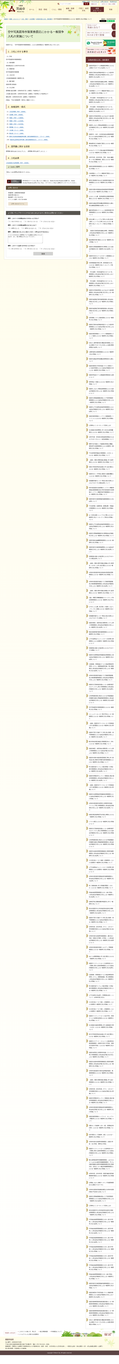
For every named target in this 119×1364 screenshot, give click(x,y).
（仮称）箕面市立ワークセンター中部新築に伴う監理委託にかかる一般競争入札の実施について (101, 726)
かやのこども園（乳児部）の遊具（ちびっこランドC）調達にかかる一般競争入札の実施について (101, 609)
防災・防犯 (43, 9)
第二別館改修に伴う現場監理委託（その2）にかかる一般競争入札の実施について (101, 887)
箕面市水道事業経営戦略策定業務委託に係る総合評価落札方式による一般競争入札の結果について (101, 657)
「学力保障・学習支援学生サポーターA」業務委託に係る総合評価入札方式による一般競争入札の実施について (101, 283)
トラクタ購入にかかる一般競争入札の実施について (101, 823)
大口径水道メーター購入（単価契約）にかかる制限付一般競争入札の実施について (101, 1010)
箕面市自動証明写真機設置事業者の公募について (101, 360)
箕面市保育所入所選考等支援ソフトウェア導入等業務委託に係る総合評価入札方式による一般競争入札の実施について (101, 1055)
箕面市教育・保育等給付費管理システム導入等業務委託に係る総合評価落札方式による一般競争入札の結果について (101, 625)
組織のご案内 (86, 1)
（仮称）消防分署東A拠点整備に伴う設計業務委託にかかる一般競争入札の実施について (101, 1082)
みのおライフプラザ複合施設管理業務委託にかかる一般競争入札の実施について (101, 151)
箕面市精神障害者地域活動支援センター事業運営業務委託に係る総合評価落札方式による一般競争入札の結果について (101, 1304)
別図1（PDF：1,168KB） (16, 118)
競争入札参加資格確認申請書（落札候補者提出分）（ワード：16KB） (29, 136)
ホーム (31, 9)
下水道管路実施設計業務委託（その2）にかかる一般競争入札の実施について (101, 454)
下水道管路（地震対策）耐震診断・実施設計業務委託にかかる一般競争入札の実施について (101, 508)
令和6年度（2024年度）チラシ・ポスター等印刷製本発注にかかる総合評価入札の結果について (101, 929)
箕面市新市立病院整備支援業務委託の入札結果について (101, 500)
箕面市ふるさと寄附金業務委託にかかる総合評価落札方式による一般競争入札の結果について (101, 127)
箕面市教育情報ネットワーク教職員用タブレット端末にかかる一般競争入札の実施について (101, 336)
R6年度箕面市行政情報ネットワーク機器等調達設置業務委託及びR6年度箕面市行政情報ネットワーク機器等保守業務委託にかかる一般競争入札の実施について (101, 491)
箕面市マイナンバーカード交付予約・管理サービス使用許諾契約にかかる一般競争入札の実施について (101, 1018)
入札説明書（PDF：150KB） (17, 111)
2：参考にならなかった (30, 228)
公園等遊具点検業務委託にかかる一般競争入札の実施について (101, 353)
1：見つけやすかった (15, 248)
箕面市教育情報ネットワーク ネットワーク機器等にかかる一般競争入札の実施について (101, 1119)
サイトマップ (95, 1)
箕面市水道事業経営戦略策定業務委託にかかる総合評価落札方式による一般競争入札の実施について (101, 796)
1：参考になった (14, 228)
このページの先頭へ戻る (108, 1334)
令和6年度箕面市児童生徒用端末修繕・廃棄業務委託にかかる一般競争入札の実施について (101, 1073)
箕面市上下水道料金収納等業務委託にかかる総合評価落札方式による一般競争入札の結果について (101, 409)
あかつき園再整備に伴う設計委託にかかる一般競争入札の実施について (101, 957)
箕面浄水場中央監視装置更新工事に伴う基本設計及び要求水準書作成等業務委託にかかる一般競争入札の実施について (101, 760)
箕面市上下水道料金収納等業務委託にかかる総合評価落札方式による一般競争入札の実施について (101, 526)
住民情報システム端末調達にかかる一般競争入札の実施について (101, 319)
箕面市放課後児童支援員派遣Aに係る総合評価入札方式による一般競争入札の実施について (101, 311)
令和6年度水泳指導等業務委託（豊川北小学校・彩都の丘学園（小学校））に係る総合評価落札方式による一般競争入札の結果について (101, 939)
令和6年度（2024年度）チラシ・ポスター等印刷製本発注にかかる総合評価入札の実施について (101, 1091)
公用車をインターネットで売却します (100, 425)
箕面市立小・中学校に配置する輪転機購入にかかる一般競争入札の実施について (101, 475)
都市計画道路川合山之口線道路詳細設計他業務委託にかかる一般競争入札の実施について (101, 183)
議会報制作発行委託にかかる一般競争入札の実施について (101, 241)
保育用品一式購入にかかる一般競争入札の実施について (101, 383)
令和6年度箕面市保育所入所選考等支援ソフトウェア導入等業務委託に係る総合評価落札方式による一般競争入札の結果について (101, 807)
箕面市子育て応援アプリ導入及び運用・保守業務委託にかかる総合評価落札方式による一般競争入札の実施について (101, 920)
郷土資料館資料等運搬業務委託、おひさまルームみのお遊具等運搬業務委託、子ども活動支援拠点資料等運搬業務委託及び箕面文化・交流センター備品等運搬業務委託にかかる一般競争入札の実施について (101, 1164)
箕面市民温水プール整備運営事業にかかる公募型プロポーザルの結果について (101, 67)
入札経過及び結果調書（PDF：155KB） (17, 163)
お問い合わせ (104, 1)
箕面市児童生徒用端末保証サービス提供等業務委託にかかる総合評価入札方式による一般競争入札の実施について (101, 327)
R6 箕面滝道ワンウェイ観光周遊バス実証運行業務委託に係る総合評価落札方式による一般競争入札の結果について (101, 769)
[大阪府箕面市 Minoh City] (16, 8)
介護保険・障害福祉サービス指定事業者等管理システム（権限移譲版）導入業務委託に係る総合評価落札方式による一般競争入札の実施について (101, 978)
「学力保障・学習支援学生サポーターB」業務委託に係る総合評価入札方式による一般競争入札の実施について (101, 274)
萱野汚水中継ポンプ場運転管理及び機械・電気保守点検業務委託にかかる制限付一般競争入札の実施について (101, 446)
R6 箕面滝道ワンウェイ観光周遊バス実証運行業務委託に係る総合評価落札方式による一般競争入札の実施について (101, 988)
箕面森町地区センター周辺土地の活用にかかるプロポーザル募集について (101, 617)
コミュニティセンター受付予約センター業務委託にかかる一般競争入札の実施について (101, 716)
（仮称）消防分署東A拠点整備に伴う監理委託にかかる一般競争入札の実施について (101, 461)
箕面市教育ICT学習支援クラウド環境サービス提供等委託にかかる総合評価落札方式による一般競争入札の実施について (101, 368)
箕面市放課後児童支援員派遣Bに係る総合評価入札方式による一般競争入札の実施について (101, 302)
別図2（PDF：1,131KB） (16, 121)
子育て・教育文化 (84, 9)
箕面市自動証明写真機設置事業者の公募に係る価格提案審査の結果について (101, 204)
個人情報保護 (44, 1331)
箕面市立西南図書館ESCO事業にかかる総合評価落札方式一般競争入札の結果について (101, 249)
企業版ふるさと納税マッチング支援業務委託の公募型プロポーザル (101, 1184)
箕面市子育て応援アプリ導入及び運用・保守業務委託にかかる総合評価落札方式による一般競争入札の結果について (101, 735)
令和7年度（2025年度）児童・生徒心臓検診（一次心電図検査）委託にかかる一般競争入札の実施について (101, 159)
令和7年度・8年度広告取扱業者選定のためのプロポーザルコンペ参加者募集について (101, 438)
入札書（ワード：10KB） (16, 130)
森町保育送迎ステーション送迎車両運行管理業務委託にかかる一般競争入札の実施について (101, 212)
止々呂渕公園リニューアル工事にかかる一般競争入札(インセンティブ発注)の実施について (101, 517)
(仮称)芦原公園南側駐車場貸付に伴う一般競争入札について (101, 903)
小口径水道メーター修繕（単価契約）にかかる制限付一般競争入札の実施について (101, 861)
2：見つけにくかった (31, 248)
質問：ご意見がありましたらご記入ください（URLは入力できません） (29, 232)
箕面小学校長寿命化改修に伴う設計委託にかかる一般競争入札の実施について (101, 468)
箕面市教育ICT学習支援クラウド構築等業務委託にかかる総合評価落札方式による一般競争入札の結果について (101, 1295)
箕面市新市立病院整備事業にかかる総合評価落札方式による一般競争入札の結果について (101, 549)
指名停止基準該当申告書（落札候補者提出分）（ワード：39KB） (29, 139)
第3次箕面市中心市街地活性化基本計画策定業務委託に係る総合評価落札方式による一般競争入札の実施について (101, 1212)
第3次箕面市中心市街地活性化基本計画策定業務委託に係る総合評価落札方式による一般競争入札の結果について (101, 911)
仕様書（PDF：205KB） (16, 114)
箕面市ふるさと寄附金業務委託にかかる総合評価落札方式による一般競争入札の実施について (101, 391)
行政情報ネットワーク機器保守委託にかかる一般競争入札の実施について (101, 92)
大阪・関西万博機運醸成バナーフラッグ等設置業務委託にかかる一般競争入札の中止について (101, 600)
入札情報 (32, 19)
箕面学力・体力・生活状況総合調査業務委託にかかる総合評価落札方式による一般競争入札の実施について (101, 136)
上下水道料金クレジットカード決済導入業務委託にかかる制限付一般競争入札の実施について (101, 641)
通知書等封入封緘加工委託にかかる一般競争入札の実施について (101, 144)
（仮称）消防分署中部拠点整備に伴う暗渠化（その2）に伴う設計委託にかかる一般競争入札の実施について (101, 565)
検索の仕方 (94, 4)
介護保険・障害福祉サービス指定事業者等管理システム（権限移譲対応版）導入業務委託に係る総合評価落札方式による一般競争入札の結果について (101, 667)
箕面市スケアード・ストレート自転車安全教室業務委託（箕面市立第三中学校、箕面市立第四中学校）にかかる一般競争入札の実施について (101, 1044)
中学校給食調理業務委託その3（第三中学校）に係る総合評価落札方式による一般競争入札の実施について (101, 1267)
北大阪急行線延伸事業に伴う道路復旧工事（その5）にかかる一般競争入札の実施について (101, 1027)
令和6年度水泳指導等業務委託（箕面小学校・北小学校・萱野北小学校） (101, 1143)
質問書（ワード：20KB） (16, 127)
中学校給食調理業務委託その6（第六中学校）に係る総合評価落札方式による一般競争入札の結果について (101, 1222)
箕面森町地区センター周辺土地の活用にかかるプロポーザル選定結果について (101, 482)
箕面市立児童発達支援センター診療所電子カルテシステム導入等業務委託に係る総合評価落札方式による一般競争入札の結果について (101, 688)
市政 (110, 9)
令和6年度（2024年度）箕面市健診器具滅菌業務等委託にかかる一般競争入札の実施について (101, 1176)
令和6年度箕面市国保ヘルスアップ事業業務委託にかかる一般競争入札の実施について (101, 949)
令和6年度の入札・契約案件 (44, 19)
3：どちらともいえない (48, 221)
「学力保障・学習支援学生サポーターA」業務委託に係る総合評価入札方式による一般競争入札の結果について (101, 109)
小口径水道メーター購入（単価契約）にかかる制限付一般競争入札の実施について (101, 1003)
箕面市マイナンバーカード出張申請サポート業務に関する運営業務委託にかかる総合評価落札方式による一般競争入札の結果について (101, 967)
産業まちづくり (97, 9)
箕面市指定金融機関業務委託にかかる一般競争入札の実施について (101, 541)
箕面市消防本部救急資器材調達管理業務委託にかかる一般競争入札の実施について (101, 190)
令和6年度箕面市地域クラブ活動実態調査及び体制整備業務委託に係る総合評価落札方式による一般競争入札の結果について (101, 584)
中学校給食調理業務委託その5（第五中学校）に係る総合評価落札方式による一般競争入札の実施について (101, 1258)
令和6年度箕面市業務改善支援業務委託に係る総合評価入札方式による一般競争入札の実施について (101, 1109)
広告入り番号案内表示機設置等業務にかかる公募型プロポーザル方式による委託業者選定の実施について (101, 1322)
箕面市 (6, 19)
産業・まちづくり (14, 19)
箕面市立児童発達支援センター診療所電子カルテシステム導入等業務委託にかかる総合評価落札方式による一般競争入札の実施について (101, 832)
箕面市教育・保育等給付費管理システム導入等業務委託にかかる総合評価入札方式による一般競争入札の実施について (101, 751)
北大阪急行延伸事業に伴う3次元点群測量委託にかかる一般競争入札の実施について (101, 431)
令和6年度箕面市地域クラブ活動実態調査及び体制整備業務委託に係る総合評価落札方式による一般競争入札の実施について (101, 678)
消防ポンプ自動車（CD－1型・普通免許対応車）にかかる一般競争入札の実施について (101, 1128)
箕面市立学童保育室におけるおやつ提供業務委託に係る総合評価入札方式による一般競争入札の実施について (101, 292)
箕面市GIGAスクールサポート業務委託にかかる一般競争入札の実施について (101, 257)
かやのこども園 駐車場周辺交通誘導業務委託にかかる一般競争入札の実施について (101, 197)
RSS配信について (56, 1331)
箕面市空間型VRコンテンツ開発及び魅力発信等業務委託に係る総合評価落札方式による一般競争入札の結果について (101, 778)
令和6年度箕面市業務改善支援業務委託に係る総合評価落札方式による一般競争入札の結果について (101, 879)
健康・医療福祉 (70, 9)
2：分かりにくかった (31, 221)
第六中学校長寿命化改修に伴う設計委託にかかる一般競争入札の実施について (101, 1035)
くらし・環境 (57, 9)
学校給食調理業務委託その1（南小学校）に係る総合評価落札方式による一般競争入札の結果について (101, 895)
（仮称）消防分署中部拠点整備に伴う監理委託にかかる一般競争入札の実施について (101, 592)
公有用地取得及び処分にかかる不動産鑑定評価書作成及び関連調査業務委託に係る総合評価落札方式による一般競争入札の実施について (101, 843)
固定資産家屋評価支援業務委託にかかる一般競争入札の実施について (101, 633)
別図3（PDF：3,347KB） (16, 124)
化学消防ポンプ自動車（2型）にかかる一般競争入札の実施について (101, 1136)
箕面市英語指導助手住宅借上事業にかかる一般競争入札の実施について (101, 816)
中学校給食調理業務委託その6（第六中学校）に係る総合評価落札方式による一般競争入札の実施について (101, 1249)
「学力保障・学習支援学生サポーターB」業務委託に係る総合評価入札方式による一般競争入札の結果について (101, 100)
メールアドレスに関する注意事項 (29, 1334)
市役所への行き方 (10, 1333)
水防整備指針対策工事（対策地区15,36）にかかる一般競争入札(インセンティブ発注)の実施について (101, 265)
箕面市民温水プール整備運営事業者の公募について (101, 376)
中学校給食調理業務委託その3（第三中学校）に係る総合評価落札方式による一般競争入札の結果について (101, 1240)
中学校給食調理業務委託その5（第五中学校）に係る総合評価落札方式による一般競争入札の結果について (101, 1231)
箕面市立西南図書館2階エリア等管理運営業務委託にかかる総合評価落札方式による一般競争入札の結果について (101, 1199)
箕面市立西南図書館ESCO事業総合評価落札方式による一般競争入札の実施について (101, 534)
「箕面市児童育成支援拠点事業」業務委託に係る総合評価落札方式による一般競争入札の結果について (101, 84)
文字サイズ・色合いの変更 (108, 4)
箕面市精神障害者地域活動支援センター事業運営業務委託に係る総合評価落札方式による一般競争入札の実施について (101, 1313)
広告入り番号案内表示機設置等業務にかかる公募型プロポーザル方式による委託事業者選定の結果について (101, 345)
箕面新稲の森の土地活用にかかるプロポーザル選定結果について (101, 557)
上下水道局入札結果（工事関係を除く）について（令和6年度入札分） (101, 996)
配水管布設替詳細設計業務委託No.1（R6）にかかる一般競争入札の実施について (101, 742)
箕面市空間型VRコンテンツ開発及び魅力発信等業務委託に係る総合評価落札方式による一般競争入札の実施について (101, 1100)
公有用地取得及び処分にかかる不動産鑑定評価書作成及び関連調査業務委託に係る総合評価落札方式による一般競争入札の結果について (101, 699)
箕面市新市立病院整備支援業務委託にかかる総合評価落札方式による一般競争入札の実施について (101, 1286)
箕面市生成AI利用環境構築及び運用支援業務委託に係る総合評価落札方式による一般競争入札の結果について (101, 853)
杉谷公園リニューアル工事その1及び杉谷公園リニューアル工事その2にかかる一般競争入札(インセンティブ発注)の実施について (101, 223)
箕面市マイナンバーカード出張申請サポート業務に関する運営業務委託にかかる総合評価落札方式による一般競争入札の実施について (101, 1152)
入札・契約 (24, 19)
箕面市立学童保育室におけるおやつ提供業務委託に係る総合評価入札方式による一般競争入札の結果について (101, 118)
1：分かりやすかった (15, 221)
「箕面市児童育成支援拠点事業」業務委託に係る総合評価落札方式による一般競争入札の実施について (101, 233)
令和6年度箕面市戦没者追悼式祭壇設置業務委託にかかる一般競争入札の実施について (101, 575)
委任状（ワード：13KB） (16, 133)
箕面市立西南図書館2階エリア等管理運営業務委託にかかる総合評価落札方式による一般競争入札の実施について (101, 400)
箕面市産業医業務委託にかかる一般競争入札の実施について (101, 167)
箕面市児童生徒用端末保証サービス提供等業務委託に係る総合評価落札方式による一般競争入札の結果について (101, 75)
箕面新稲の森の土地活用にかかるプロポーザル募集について (101, 649)
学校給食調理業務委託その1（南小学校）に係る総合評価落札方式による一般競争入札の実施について (101, 1276)
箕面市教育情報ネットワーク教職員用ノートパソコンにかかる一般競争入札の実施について (101, 418)
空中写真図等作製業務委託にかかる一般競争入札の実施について (101, 708)
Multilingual (113, 1)
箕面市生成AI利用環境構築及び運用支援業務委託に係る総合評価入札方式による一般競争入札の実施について (101, 1064)
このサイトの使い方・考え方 (27, 1331)
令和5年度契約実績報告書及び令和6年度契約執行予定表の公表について (101, 1191)
